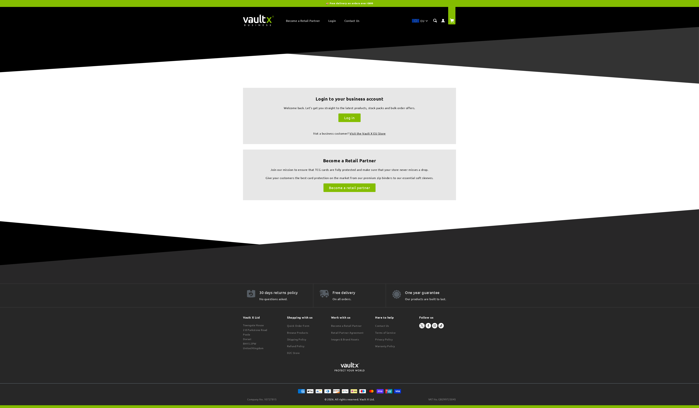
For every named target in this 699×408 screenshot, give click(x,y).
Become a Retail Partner (346, 325)
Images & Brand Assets (345, 339)
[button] (419, 21)
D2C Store (293, 352)
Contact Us (382, 325)
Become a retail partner (349, 187)
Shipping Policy (296, 339)
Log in (349, 117)
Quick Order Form (298, 325)
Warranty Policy (385, 346)
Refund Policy (296, 346)
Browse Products (297, 332)
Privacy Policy (384, 339)
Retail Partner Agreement (347, 332)
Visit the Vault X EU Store (368, 133)
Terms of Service (385, 332)
